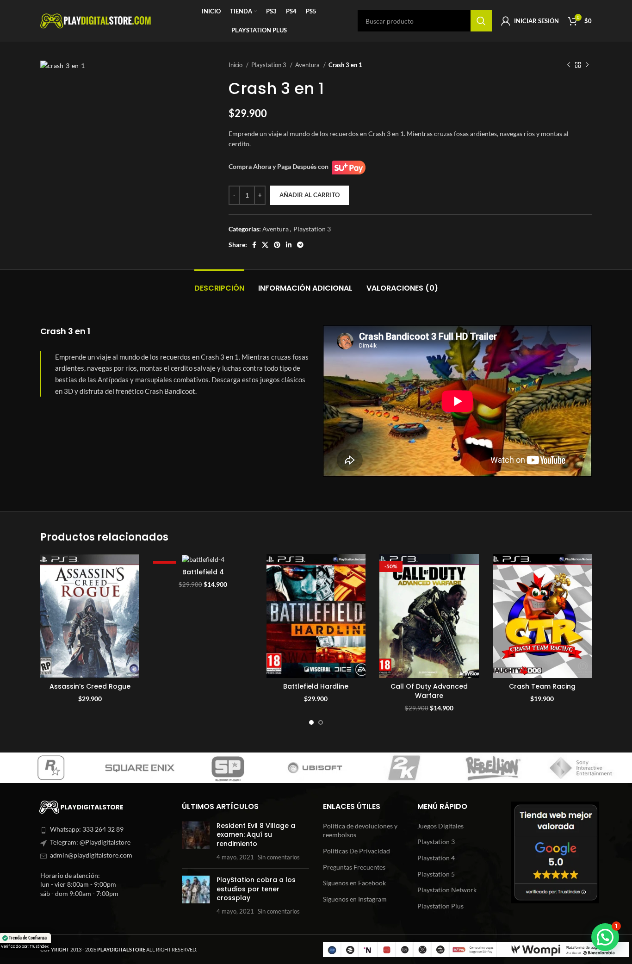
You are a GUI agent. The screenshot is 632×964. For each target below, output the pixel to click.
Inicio (236, 64)
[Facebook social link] (254, 245)
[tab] (219, 283)
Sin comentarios (279, 857)
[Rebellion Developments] (286, 768)
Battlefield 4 (203, 572)
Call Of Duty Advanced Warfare (429, 691)
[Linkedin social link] (288, 245)
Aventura (308, 64)
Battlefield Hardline (315, 686)
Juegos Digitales (440, 826)
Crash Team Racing (542, 686)
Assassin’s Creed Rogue (90, 686)
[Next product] (587, 65)
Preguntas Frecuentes (354, 867)
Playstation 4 (436, 858)
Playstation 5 (436, 874)
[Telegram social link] (300, 245)
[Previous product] (568, 65)
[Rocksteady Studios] (462, 768)
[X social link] (265, 245)
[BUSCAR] (481, 20)
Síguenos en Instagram (355, 899)
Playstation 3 (269, 64)
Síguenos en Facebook (354, 883)
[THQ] (551, 768)
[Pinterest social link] (277, 245)
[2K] (198, 768)
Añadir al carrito (309, 195)
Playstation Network (447, 890)
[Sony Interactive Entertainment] (374, 768)
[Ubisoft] (109, 768)
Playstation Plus (440, 906)
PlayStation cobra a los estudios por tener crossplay (256, 888)
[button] (605, 937)
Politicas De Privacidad (356, 851)
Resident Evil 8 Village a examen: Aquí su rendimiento (256, 834)
